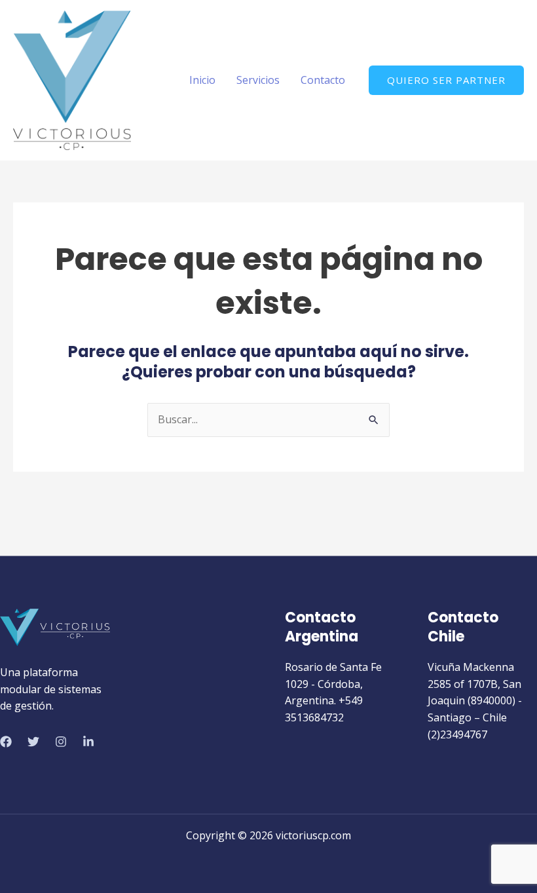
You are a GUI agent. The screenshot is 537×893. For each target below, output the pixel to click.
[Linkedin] (88, 742)
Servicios (258, 80)
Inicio (202, 80)
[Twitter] (33, 742)
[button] (446, 80)
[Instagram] (61, 742)
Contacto (323, 80)
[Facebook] (6, 742)
